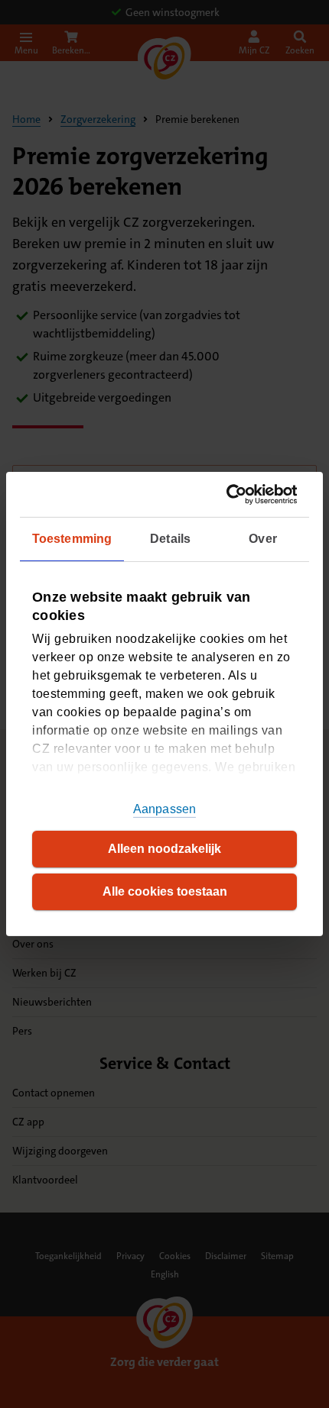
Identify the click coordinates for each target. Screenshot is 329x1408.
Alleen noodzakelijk (164, 848)
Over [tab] (262, 538)
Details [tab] (170, 538)
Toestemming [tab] (72, 538)
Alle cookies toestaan (165, 891)
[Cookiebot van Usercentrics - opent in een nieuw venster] (230, 494)
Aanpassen (164, 808)
